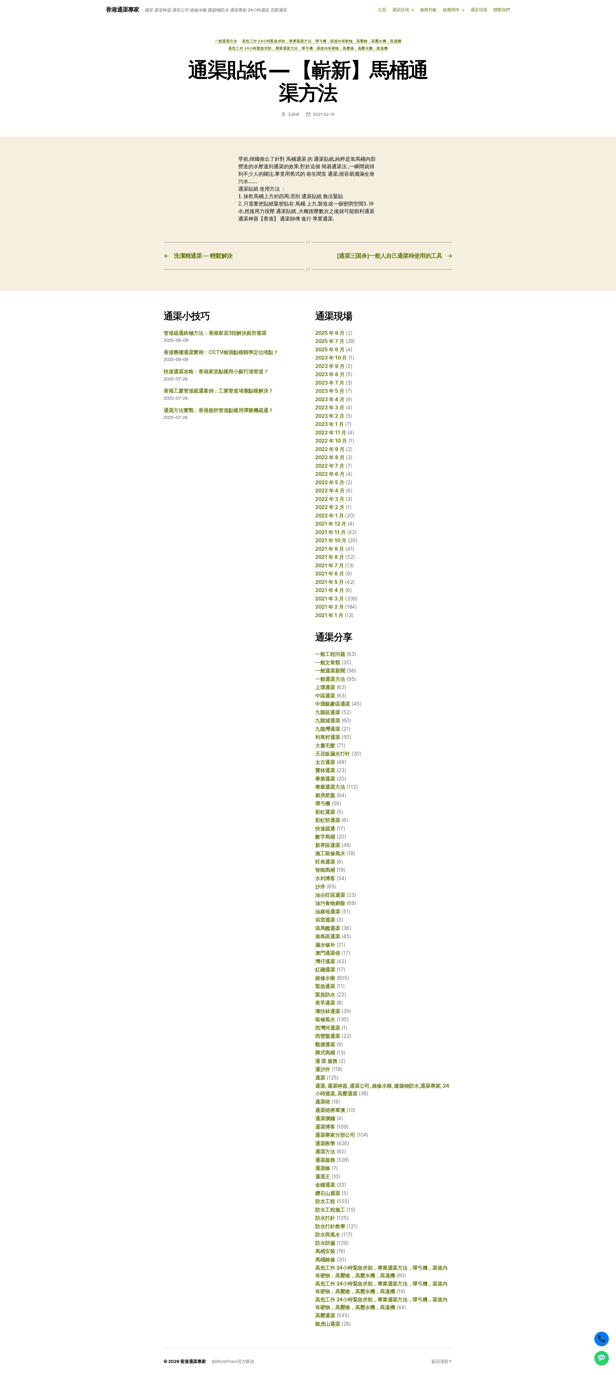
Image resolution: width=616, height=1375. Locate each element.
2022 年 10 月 (331, 441)
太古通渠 (325, 762)
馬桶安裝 (325, 1251)
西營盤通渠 (327, 1036)
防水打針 (325, 1218)
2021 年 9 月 (329, 549)
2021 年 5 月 (329, 582)
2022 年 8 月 (329, 457)
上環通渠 (325, 687)
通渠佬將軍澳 (330, 1110)
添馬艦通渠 (327, 928)
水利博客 (325, 878)
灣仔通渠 (325, 961)
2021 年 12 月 (330, 524)
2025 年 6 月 (329, 350)
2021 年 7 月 (329, 565)
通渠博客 (325, 1127)
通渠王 (322, 1177)
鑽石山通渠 (327, 1193)
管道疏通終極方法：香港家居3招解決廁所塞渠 (215, 333)
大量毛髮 (325, 745)
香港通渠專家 (122, 10)
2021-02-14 (323, 114)
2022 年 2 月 (329, 507)
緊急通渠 (325, 986)
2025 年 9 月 (329, 333)
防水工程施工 (330, 1210)
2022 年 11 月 (330, 433)
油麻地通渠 (327, 912)
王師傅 (293, 114)
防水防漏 (325, 1243)
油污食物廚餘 (330, 903)
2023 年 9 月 (329, 366)
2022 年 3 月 (329, 499)
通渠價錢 (325, 1118)
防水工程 (325, 1201)
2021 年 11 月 (330, 532)
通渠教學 (325, 1143)
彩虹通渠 (325, 812)
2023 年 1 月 (329, 424)
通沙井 (322, 1069)
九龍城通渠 (327, 720)
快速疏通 (325, 829)
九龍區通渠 (327, 712)
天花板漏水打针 (332, 754)
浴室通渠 (325, 920)
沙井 (320, 887)
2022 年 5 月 (329, 482)
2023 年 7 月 (329, 383)
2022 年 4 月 (329, 491)
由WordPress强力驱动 (233, 1361)
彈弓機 (322, 803)
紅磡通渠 (325, 970)
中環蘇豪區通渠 (332, 704)
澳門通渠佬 (327, 953)
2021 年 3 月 (329, 599)
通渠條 (322, 1168)
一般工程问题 (330, 654)
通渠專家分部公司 (335, 1135)
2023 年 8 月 (329, 374)
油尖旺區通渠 (330, 895)
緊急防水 (325, 995)
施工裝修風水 (330, 853)
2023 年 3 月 (329, 408)
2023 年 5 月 (329, 391)
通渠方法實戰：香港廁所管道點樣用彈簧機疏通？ (218, 410)
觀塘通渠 (325, 1044)
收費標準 (451, 9)
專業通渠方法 (330, 787)
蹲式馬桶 (325, 1053)
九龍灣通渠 (327, 729)
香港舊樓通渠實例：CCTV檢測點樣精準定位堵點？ (221, 352)
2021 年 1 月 (329, 615)
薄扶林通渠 (327, 1011)
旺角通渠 (325, 862)
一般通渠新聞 (330, 671)
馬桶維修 (325, 1260)
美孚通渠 (325, 1003)
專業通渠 (325, 779)
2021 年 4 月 (329, 590)
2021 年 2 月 (329, 607)
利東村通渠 (327, 737)
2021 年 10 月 (330, 540)
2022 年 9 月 (329, 449)
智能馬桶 (325, 870)
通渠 (320, 1078)
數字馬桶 (325, 837)
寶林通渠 (325, 770)
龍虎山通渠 (327, 1324)
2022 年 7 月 (329, 466)
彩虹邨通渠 (327, 820)
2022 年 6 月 (329, 474)
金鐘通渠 (325, 1185)
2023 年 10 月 (331, 358)
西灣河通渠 (327, 1028)
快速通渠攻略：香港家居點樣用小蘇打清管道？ (216, 371)
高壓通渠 (325, 1315)
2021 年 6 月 (329, 574)
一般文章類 (327, 662)
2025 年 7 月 (329, 341)
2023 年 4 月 (329, 399)
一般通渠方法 (226, 41)
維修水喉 (325, 978)
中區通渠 (325, 696)
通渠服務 (325, 1160)
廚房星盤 (325, 795)
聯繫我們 (501, 9)
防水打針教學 (330, 1226)
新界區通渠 (327, 845)
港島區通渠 (327, 936)
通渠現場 (478, 9)
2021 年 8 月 (329, 557)
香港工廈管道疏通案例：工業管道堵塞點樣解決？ (218, 391)
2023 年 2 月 (329, 416)
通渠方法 (325, 1152)
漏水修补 (325, 945)
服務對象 (428, 9)
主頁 (382, 9)
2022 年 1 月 (329, 516)
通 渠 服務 (326, 1061)
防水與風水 (327, 1235)
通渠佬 (322, 1102)
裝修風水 (325, 1019)
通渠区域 (400, 9)
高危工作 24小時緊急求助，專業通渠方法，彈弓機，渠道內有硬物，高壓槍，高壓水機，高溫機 (321, 41)
